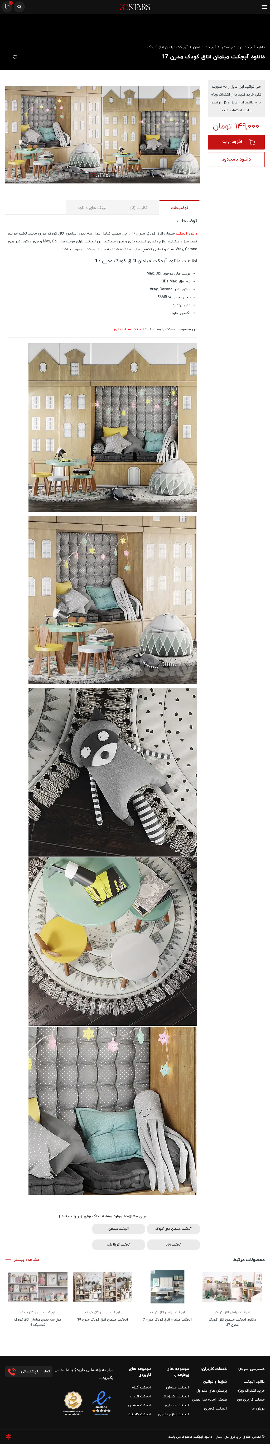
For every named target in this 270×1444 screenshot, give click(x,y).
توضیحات (179, 208)
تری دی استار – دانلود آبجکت (214, 1437)
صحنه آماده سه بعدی (209, 1399)
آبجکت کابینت (139, 1414)
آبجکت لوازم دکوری (173, 1414)
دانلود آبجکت (186, 233)
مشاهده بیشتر (26, 1260)
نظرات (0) (138, 208)
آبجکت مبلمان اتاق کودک (167, 47)
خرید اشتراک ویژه (251, 1390)
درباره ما (258, 1408)
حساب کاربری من (251, 1399)
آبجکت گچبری (215, 1408)
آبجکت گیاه (141, 1387)
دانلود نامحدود (236, 159)
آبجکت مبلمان (204, 47)
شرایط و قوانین (215, 1381)
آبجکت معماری (177, 1405)
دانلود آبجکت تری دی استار (243, 47)
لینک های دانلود (92, 208)
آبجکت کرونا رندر (119, 1244)
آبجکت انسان (140, 1396)
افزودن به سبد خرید (232, 144)
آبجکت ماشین (139, 1405)
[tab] (179, 207)
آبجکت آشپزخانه (175, 1396)
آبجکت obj (174, 1244)
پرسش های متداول (211, 1390)
